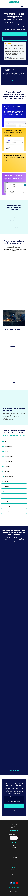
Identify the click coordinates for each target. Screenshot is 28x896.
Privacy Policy (14, 889)
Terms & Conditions (14, 891)
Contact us (14, 869)
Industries (14, 849)
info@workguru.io (15, 879)
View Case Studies (14, 770)
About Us (14, 872)
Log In (13, 837)
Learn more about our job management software (14, 519)
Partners (14, 874)
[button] (14, 441)
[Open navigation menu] (22, 6)
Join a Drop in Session (14, 80)
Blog (14, 862)
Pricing (14, 847)
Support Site (14, 857)
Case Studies (14, 859)
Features (14, 845)
